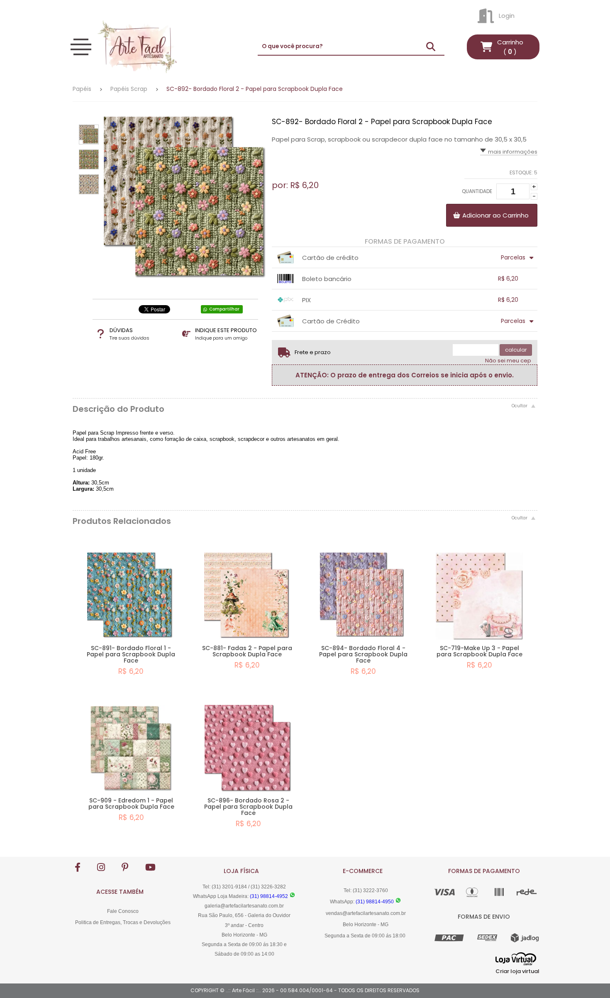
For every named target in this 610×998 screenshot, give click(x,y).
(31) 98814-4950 (375, 902)
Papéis (82, 89)
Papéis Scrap (128, 89)
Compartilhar (224, 309)
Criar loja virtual (517, 971)
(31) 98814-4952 (269, 896)
